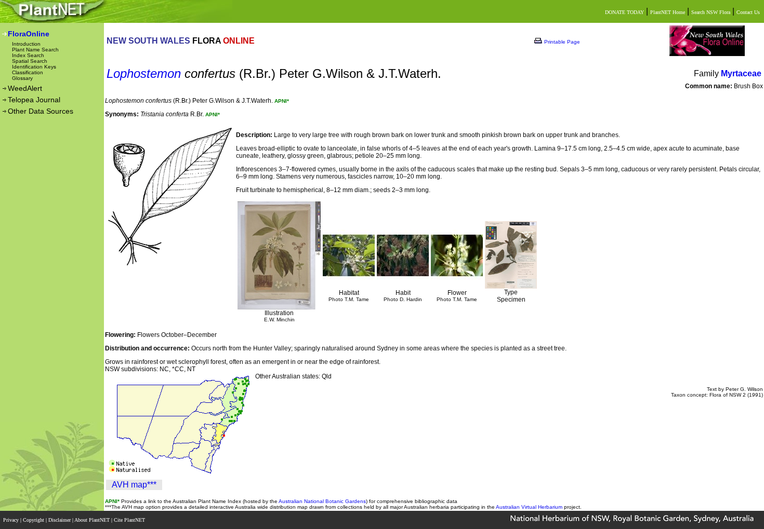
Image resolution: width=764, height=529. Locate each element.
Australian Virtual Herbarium (529, 507)
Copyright (34, 520)
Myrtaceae (741, 73)
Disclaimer (60, 520)
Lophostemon (144, 73)
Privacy (11, 520)
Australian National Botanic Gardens (322, 501)
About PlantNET (92, 520)
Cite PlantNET (130, 520)
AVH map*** (134, 484)
